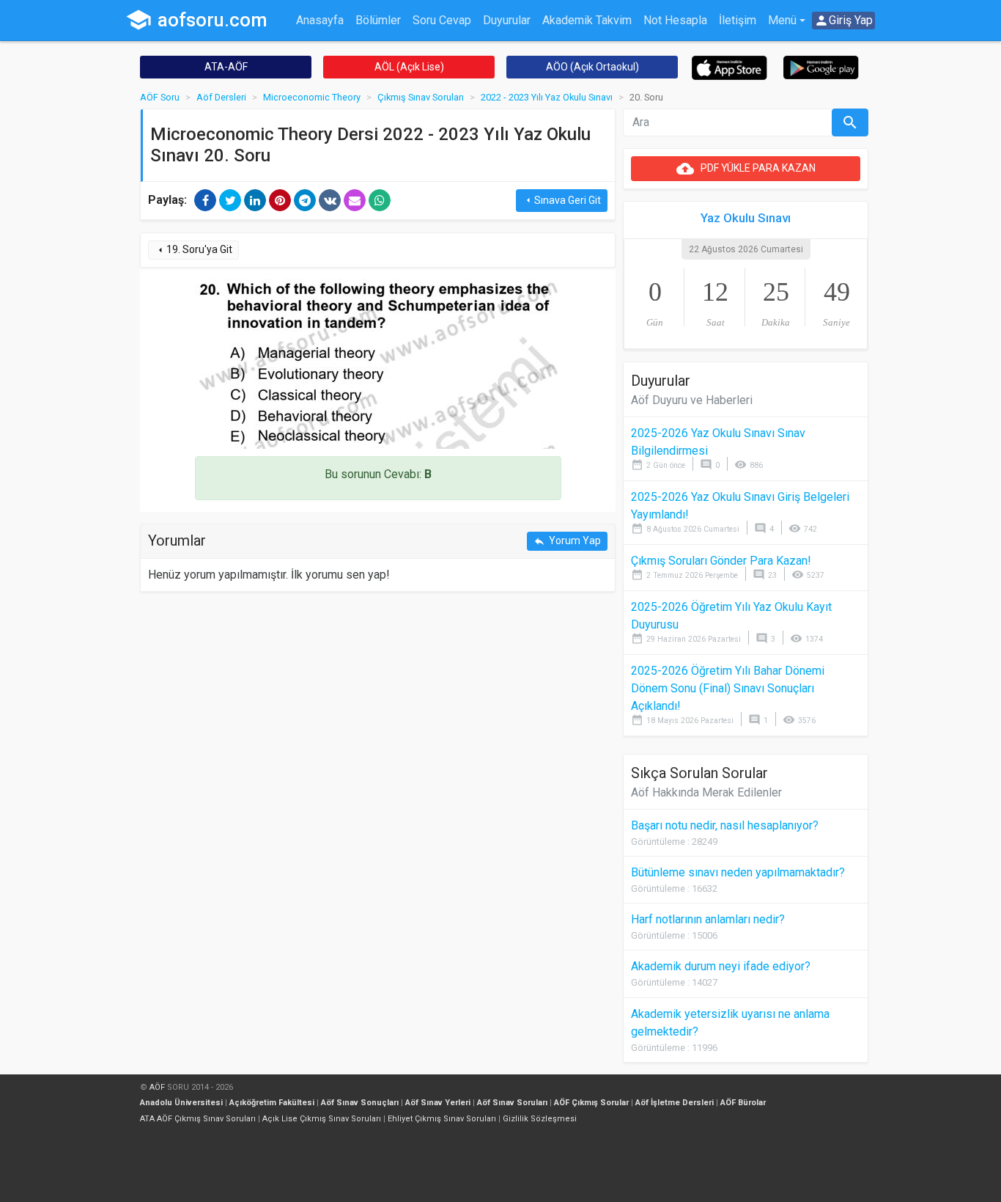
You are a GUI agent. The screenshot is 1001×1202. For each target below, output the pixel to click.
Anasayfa (320, 20)
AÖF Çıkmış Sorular (591, 1102)
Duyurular (507, 20)
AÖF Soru (160, 97)
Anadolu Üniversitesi (181, 1102)
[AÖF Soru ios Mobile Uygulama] (729, 67)
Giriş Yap (843, 20)
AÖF (157, 1087)
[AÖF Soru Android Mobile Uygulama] (821, 66)
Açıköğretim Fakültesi (271, 1102)
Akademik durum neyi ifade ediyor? (720, 966)
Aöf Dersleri (221, 97)
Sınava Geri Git (561, 200)
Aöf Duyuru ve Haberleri (692, 400)
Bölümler (378, 20)
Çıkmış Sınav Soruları (420, 97)
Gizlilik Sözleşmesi (540, 1119)
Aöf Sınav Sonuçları (360, 1102)
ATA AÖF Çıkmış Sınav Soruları (198, 1119)
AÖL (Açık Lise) (409, 67)
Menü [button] (782, 20)
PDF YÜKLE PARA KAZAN (746, 168)
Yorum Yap (567, 541)
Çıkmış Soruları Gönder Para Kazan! (721, 561)
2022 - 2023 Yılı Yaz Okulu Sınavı (547, 97)
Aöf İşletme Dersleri (674, 1102)
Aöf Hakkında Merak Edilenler (706, 792)
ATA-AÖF (226, 67)
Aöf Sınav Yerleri (437, 1102)
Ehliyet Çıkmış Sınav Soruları (442, 1119)
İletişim (737, 20)
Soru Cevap (442, 20)
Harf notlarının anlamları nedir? (708, 919)
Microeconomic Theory (312, 97)
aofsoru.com (196, 20)
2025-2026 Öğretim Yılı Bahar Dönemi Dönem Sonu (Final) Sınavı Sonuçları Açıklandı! (727, 688)
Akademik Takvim (587, 20)
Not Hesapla (675, 20)
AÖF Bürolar (743, 1102)
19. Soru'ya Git (193, 249)
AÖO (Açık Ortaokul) (592, 67)
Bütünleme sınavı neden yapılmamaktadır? (738, 872)
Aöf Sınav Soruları (512, 1102)
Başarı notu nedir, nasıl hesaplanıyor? (725, 825)
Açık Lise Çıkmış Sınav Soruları (321, 1119)
